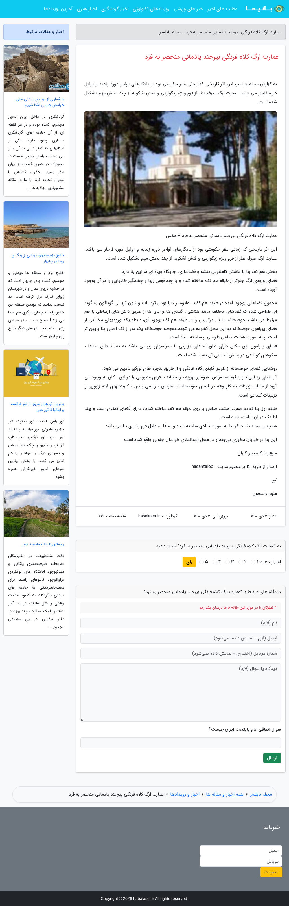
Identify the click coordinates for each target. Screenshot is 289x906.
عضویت (271, 871)
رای (189, 561)
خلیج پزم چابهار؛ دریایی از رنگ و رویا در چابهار (38, 258)
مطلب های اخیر (222, 8)
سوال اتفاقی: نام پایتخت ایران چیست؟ (245, 729)
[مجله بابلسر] (265, 9)
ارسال (272, 757)
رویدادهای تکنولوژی (151, 8)
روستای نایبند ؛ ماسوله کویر (43, 544)
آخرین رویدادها (58, 8)
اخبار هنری (87, 8)
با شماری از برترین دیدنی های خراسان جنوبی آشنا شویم (40, 102)
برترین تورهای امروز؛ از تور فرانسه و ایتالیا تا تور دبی (37, 407)
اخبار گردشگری (114, 8)
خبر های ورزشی (188, 8)
